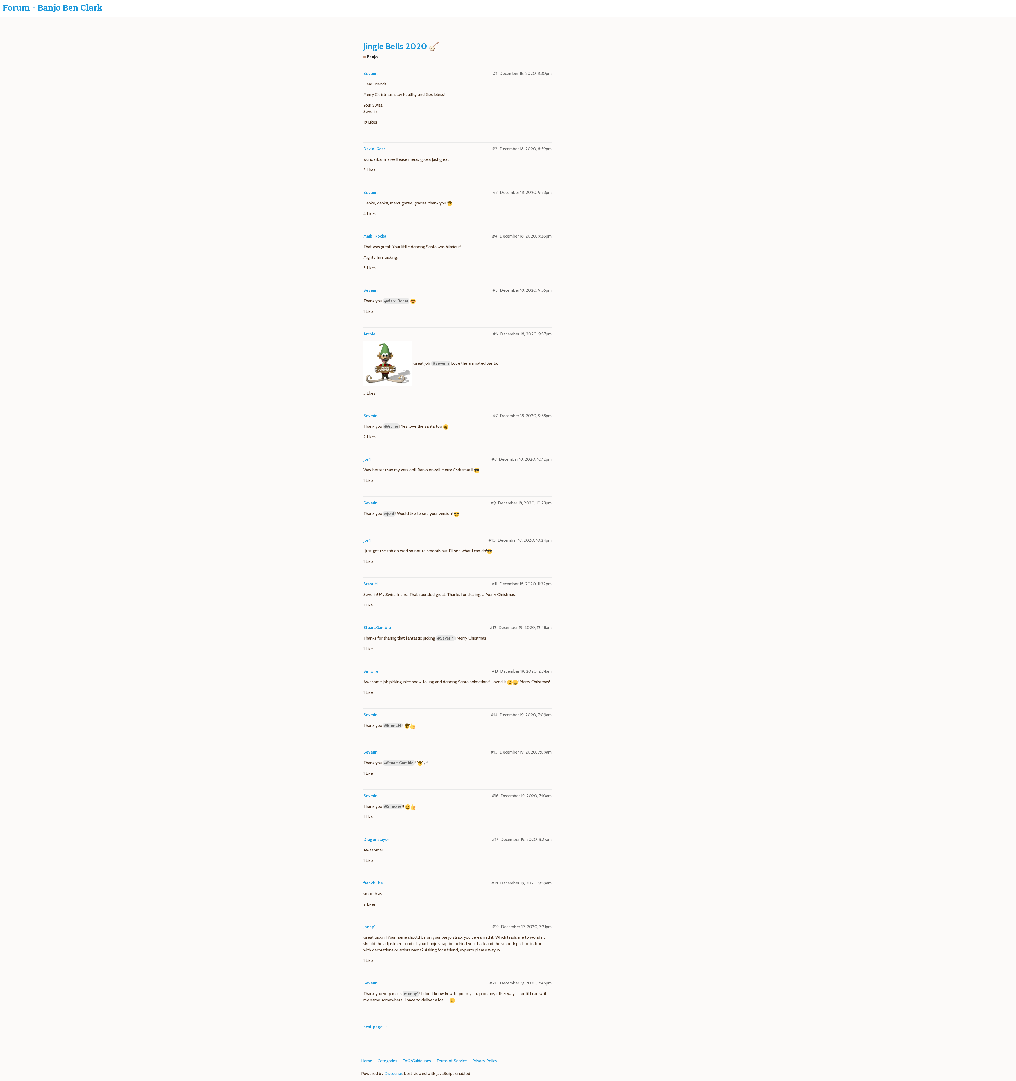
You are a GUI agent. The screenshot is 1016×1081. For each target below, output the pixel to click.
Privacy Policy (484, 1060)
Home (366, 1060)
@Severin (440, 363)
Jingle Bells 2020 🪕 (401, 46)
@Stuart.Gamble (399, 762)
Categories (387, 1060)
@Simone (392, 806)
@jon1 (389, 513)
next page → (375, 1026)
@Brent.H (392, 725)
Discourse (393, 1073)
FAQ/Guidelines (416, 1060)
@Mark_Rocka (396, 301)
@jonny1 (411, 993)
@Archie (391, 426)
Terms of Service (451, 1060)
